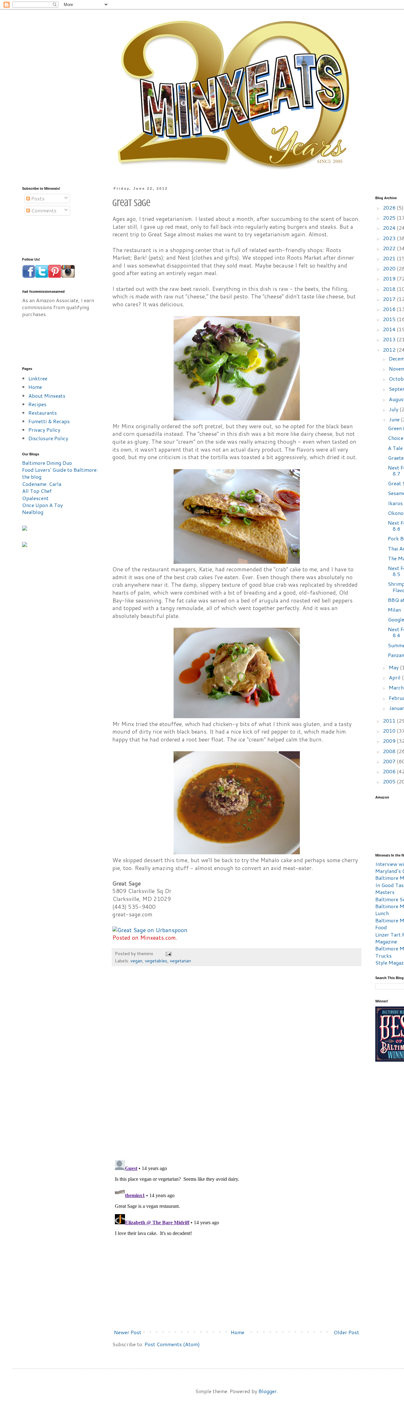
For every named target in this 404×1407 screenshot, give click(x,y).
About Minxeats (46, 395)
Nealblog (32, 512)
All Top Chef (37, 490)
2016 (390, 309)
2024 (390, 227)
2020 (390, 268)
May (394, 667)
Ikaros (395, 503)
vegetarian (180, 960)
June (395, 419)
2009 (390, 740)
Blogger (267, 1391)
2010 (390, 730)
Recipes (37, 404)
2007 (390, 761)
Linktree (37, 378)
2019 (390, 278)
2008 (390, 751)
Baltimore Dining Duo (47, 462)
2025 (390, 217)
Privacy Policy (44, 429)
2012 (390, 349)
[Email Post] (168, 953)
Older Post (346, 1332)
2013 (390, 339)
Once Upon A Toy (42, 505)
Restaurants (42, 412)
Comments (43, 210)
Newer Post (127, 1332)
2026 (390, 207)
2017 (390, 299)
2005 (390, 781)
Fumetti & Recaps (49, 421)
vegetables (156, 960)
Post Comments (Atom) (172, 1344)
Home (237, 1332)
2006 (390, 771)
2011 (390, 720)
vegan (136, 960)
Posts (37, 198)
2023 (390, 238)
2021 (390, 258)
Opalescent (35, 498)
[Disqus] (236, 1066)
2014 (390, 329)
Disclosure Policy (48, 438)
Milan (394, 609)
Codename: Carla (41, 483)
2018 (390, 288)
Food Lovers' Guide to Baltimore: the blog (60, 473)
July (394, 409)
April (395, 677)
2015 (390, 319)
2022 (390, 248)
